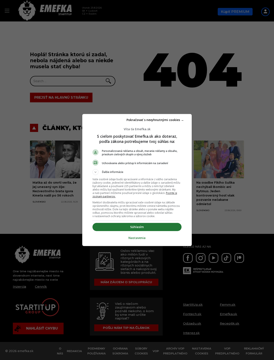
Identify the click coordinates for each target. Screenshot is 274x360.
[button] (137, 172)
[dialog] (137, 180)
